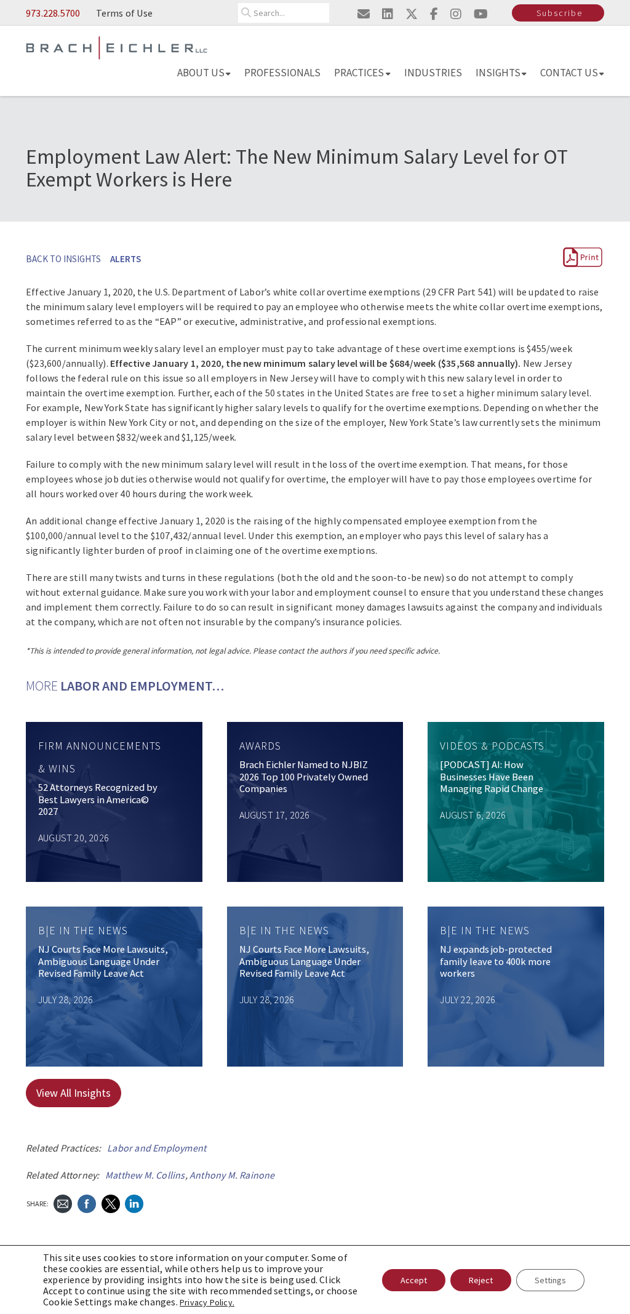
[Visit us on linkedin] (387, 14)
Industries (433, 72)
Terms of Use (124, 13)
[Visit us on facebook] (434, 14)
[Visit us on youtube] (481, 14)
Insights (498, 72)
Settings (550, 1280)
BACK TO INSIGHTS (63, 259)
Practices (359, 72)
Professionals (282, 72)
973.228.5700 (53, 13)
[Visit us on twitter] (411, 14)
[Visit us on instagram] (455, 14)
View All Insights (73, 1093)
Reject (481, 1280)
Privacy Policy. (207, 1302)
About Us (201, 72)
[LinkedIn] (134, 1202)
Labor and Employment (156, 1148)
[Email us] (363, 14)
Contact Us (569, 72)
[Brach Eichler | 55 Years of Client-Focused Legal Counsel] (116, 47)
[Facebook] (87, 1202)
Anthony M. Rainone (232, 1175)
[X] (111, 1202)
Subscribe (559, 12)
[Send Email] (63, 1202)
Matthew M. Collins (145, 1175)
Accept (414, 1280)
